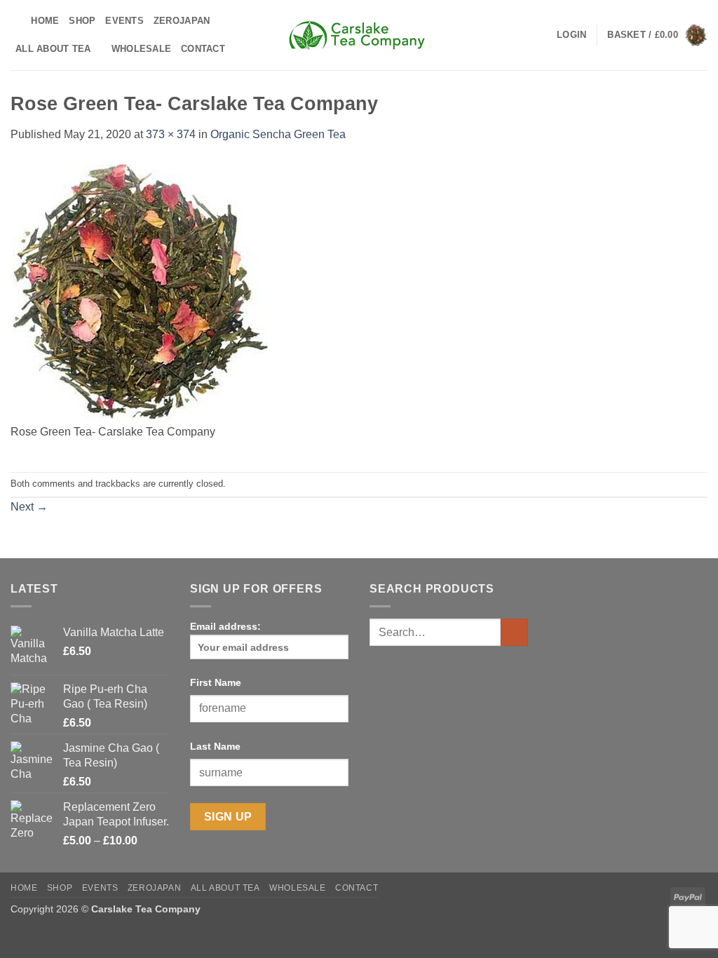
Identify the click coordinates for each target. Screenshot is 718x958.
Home (45, 20)
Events (124, 20)
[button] (571, 35)
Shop (82, 20)
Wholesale (141, 48)
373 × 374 (171, 134)
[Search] (16, 21)
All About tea (52, 48)
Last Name (215, 746)
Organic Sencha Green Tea (278, 134)
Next (29, 507)
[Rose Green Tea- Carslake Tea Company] (141, 291)
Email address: (225, 626)
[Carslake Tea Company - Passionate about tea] (359, 35)
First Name (215, 682)
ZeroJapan (182, 20)
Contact (203, 48)
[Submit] (514, 632)
